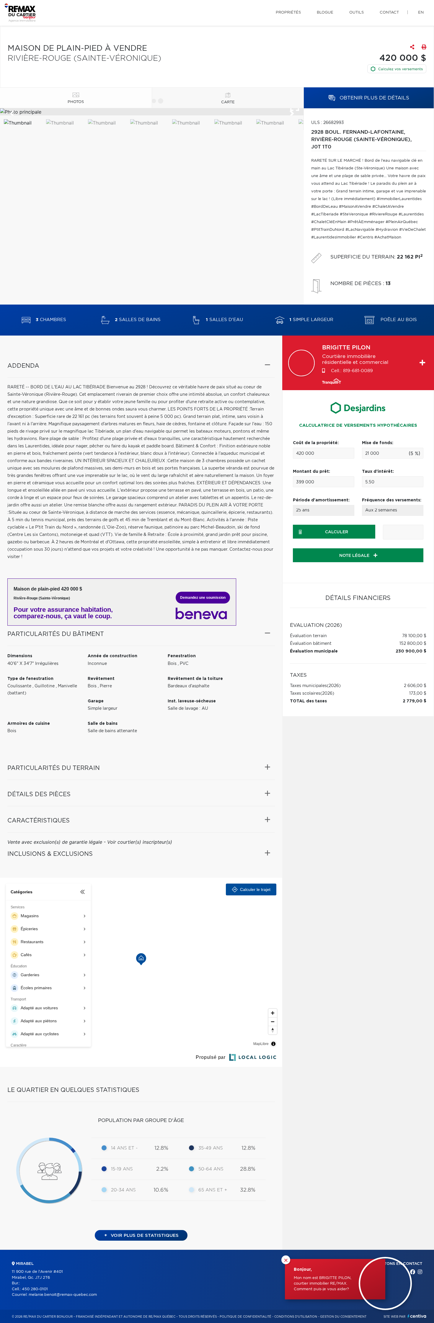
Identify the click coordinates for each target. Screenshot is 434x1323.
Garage (96, 701)
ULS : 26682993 (327, 123)
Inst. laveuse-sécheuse (192, 701)
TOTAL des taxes (308, 701)
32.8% (247, 1190)
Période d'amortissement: (321, 500)
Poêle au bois (398, 320)
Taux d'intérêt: (378, 472)
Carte (228, 102)
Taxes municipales (308, 686)
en (421, 12)
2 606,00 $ (415, 686)
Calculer (336, 532)
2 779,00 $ (414, 701)
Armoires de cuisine (28, 724)
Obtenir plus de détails (373, 97)
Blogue (325, 12)
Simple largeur (311, 320)
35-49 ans (210, 1148)
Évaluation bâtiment (311, 644)
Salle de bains (103, 724)
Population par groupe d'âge (141, 1120)
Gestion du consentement (343, 1316)
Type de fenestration (30, 679)
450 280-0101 (35, 1289)
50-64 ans (210, 1169)
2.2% (162, 1169)
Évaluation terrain (308, 636)
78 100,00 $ (414, 636)
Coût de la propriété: (316, 443)
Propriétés (288, 12)
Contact (389, 12)
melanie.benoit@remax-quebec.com (63, 1295)
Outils (356, 12)
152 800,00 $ (412, 644)
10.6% (161, 1190)
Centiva (416, 1316)
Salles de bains (138, 320)
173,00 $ (417, 693)
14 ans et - (124, 1148)
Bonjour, (303, 1270)
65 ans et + (212, 1190)
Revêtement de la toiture (195, 679)
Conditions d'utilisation (295, 1316)
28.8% (247, 1169)
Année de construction (112, 656)
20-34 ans (123, 1190)
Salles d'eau (224, 320)
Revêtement (101, 679)
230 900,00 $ (411, 651)
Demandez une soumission (203, 598)
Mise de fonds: (377, 443)
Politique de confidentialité (245, 1316)
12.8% (161, 1148)
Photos (76, 102)
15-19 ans (122, 1169)
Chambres (51, 320)
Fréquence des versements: (391, 500)
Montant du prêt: (311, 472)
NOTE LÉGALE (355, 556)
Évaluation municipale (314, 651)
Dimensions (19, 656)
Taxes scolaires (305, 693)
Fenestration (182, 656)
